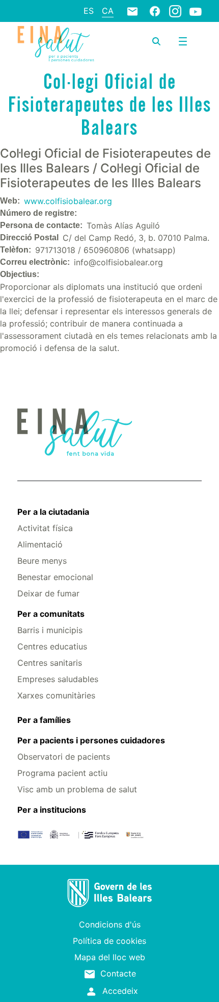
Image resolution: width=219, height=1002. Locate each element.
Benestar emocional (55, 577)
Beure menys (42, 561)
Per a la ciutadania (53, 512)
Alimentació (40, 544)
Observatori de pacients (63, 757)
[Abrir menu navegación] (183, 41)
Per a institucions (51, 810)
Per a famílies (44, 720)
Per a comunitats (51, 614)
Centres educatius (52, 646)
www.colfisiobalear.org (68, 201)
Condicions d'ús (110, 924)
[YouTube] (195, 11)
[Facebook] (155, 11)
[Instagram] (175, 11)
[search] (156, 41)
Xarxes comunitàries (56, 695)
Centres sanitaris (49, 663)
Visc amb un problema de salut (77, 789)
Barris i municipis (50, 630)
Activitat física (45, 528)
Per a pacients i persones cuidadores (91, 740)
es (89, 11)
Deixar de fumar (48, 593)
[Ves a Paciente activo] (55, 44)
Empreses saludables (57, 679)
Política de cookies (109, 941)
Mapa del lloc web (109, 957)
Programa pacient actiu (62, 773)
